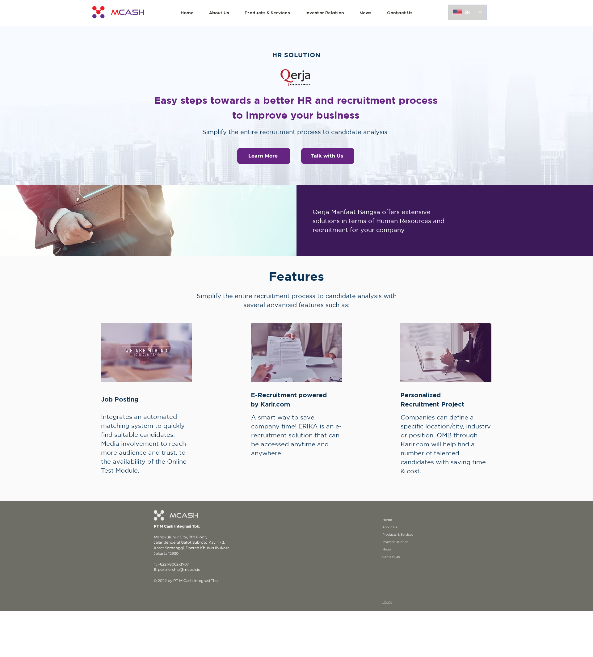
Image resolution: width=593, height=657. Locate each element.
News (386, 549)
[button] (219, 13)
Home (387, 520)
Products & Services (397, 535)
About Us (389, 527)
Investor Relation (395, 542)
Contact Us (391, 557)
